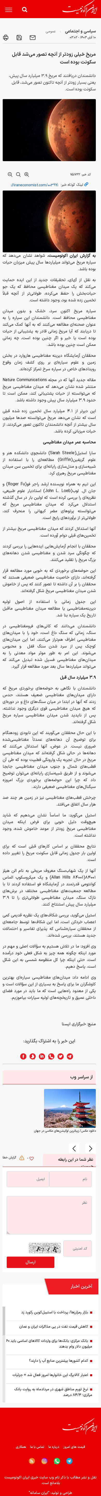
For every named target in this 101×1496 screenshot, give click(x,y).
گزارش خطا (10, 1157)
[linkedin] (40, 1056)
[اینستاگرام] (44, 1461)
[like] (32, 1159)
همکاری (21, 1447)
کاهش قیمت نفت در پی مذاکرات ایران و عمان (53, 1326)
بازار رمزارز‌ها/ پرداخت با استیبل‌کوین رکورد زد (54, 1312)
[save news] (18, 37)
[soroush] (31, 1056)
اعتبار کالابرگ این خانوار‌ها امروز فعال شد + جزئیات (50, 1375)
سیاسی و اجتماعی (80, 31)
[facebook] (21, 1056)
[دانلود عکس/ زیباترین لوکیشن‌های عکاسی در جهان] (70, 1108)
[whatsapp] (49, 1056)
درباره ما (53, 1447)
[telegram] (72, 1056)
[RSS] (32, 1461)
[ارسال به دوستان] (32, 37)
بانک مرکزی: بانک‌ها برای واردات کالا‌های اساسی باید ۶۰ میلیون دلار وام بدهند (49, 1343)
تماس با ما (37, 1447)
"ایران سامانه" (39, 1493)
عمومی (51, 31)
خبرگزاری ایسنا (74, 1024)
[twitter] (59, 1056)
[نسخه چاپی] (6, 37)
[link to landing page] (80, 8)
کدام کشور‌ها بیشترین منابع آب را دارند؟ (58, 1361)
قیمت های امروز (74, 1447)
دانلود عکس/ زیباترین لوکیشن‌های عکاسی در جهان (65, 1131)
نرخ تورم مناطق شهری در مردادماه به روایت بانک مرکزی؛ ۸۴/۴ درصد (53, 1392)
